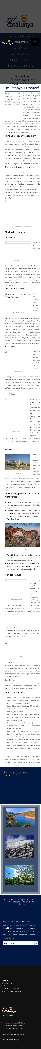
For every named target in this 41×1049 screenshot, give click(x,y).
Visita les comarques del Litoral (12, 1028)
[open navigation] (35, 42)
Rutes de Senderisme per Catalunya (13, 1034)
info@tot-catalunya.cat (9, 986)
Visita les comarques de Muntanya (13, 1023)
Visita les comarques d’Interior (11, 1025)
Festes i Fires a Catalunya (10, 1039)
